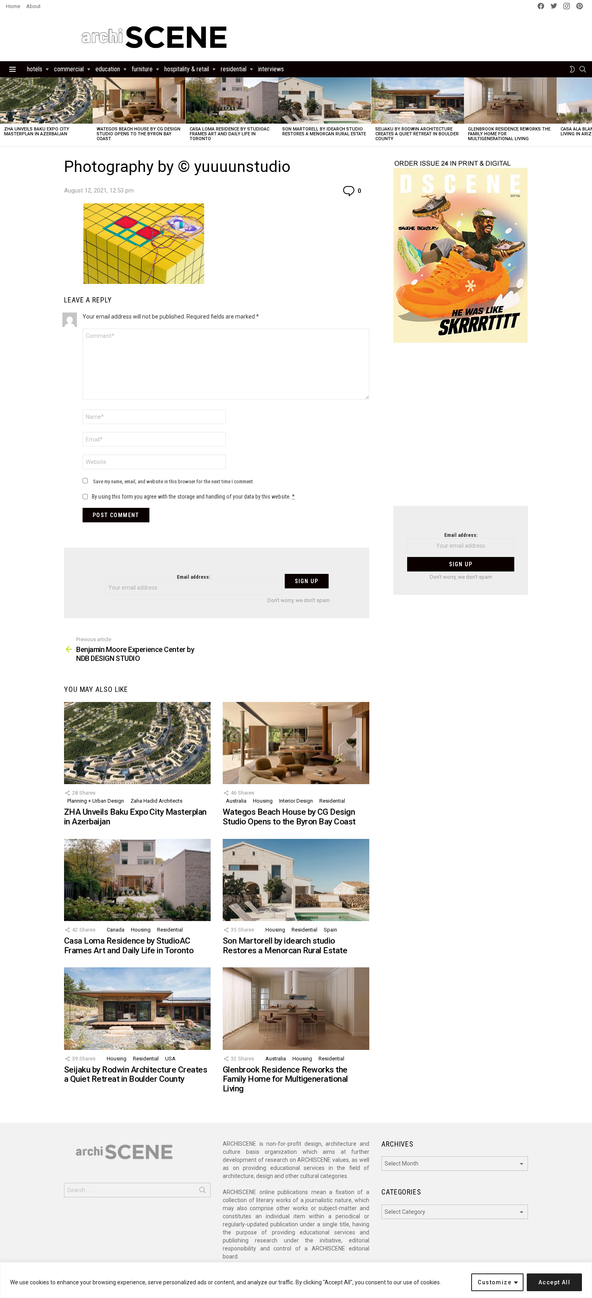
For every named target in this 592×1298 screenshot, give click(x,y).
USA (170, 1059)
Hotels (34, 69)
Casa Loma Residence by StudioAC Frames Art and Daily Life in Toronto (229, 133)
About (33, 6)
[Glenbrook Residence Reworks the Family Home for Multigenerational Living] (510, 100)
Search (203, 1192)
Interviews (271, 69)
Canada (115, 930)
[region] (296, 1280)
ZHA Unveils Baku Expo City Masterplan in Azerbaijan (36, 131)
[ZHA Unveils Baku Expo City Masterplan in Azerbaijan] (46, 100)
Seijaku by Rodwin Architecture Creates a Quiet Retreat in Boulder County (417, 133)
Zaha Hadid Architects (156, 801)
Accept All (554, 1282)
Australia (236, 801)
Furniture (142, 69)
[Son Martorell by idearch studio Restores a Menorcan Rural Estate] (324, 100)
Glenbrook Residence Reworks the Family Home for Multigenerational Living (285, 1079)
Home (13, 6)
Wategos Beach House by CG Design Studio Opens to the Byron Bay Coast (138, 133)
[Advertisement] (460, 429)
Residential (233, 69)
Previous (4, 111)
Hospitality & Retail (186, 69)
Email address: (193, 577)
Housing (263, 801)
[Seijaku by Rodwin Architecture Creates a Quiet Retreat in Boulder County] (417, 100)
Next (588, 111)
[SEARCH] (583, 69)
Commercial (69, 69)
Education (107, 69)
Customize (494, 1282)
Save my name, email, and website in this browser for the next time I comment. (173, 481)
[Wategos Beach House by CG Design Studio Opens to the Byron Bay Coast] (139, 100)
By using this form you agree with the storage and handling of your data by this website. (193, 496)
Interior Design (296, 801)
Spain (330, 930)
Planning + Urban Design (95, 801)
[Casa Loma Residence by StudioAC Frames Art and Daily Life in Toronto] (232, 100)
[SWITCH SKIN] (572, 69)
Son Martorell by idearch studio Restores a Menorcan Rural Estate (324, 131)
